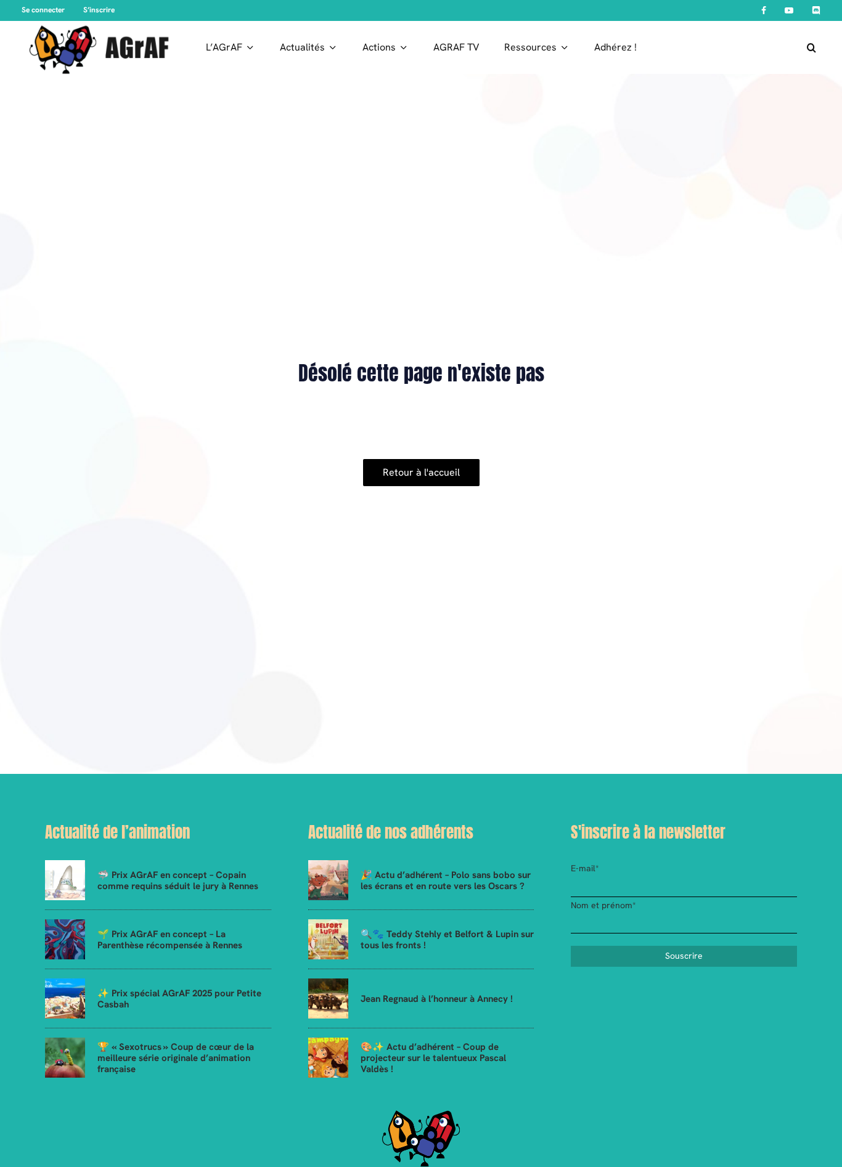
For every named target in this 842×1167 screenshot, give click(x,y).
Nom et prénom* (603, 905)
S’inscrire (99, 10)
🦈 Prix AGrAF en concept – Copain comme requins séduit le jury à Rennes (177, 880)
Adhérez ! (615, 47)
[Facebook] (763, 10)
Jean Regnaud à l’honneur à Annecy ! (437, 998)
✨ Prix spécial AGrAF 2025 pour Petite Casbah (179, 999)
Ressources (530, 47)
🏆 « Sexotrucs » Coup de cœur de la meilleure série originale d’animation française (175, 1058)
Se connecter (43, 10)
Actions (379, 47)
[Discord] (816, 10)
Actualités (302, 47)
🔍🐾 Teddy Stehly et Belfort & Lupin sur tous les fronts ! (447, 940)
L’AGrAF (224, 47)
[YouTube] (789, 10)
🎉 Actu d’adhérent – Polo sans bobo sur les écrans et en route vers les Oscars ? (446, 880)
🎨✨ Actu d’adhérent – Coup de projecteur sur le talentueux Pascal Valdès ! (433, 1058)
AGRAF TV (456, 47)
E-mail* (585, 868)
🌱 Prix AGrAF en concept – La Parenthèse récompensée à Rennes (169, 940)
